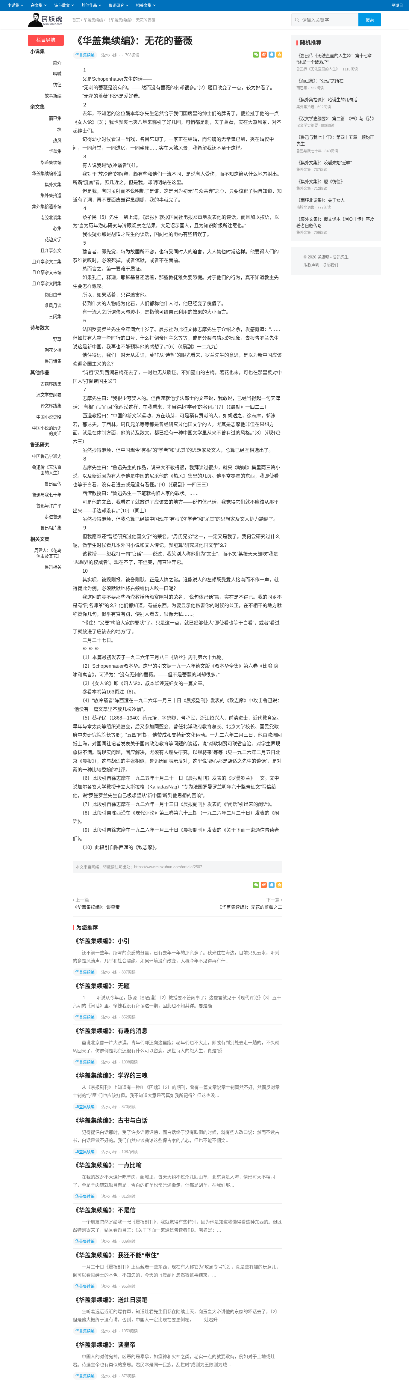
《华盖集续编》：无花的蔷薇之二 (249, 907)
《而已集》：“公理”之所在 (319, 81)
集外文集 (53, 184)
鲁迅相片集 (50, 528)
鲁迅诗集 (53, 361)
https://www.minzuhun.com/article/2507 (168, 867)
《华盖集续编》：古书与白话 (110, 1120)
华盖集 (55, 151)
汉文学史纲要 (48, 394)
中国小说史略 (48, 417)
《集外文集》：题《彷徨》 (320, 181)
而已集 (55, 118)
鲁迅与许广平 (48, 505)
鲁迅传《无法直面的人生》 (46, 470)
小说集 (13, 5)
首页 (76, 20)
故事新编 (53, 96)
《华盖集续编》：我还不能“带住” (116, 1255)
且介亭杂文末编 (46, 272)
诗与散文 (62, 5)
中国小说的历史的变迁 (46, 431)
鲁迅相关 (53, 567)
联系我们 (330, 265)
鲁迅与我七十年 (46, 495)
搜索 (370, 19)
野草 (57, 339)
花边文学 (53, 239)
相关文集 (144, 5)
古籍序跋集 (50, 384)
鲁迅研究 (116, 5)
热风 (57, 140)
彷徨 (57, 84)
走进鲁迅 (53, 516)
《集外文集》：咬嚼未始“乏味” (324, 162)
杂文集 (37, 5)
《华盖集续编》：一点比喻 (107, 1165)
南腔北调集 (50, 217)
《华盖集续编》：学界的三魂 (110, 1075)
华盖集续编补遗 (46, 173)
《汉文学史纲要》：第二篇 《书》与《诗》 (336, 118)
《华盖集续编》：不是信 (104, 1210)
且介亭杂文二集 (46, 261)
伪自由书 (53, 294)
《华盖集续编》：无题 (101, 986)
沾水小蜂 (109, 55)
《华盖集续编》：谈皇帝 (96, 907)
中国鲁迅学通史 (46, 456)
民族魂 (323, 257)
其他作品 (89, 5)
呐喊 (57, 73)
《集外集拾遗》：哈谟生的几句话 (326, 99)
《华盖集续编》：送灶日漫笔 (110, 1300)
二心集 (55, 228)
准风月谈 (53, 305)
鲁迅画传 (53, 483)
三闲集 (55, 316)
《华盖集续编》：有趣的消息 (110, 1031)
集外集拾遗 (50, 195)
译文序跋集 (50, 406)
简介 (57, 63)
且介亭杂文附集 (46, 283)
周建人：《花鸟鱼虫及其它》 (47, 553)
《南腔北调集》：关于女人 (320, 200)
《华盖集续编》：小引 (101, 941)
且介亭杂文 (50, 250)
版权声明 (311, 265)
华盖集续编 (93, 20)
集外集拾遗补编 (46, 206)
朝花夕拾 (53, 350)
